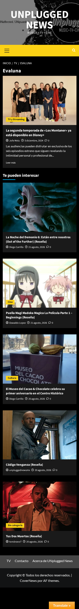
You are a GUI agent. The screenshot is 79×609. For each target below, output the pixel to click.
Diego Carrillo (16, 247)
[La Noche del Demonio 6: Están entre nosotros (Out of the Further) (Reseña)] (39, 207)
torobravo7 (15, 542)
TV (9, 561)
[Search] (73, 50)
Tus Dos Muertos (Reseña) (24, 536)
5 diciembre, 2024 (34, 140)
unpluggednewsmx (19, 470)
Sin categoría (15, 525)
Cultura (12, 378)
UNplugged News (40, 20)
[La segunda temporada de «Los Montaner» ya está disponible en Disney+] (39, 100)
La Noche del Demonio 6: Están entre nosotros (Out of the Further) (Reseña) (38, 239)
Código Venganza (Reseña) (24, 465)
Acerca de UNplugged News (52, 561)
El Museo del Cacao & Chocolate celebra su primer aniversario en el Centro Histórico (35, 391)
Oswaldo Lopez (17, 323)
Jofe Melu (14, 140)
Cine (10, 302)
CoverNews (28, 580)
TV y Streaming (16, 119)
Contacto (21, 561)
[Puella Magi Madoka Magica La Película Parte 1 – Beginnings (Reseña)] (39, 283)
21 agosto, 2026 (36, 247)
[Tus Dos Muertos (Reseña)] (39, 506)
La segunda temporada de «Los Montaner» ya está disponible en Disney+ (38, 132)
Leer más (11, 162)
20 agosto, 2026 (36, 399)
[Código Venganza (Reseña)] (39, 434)
